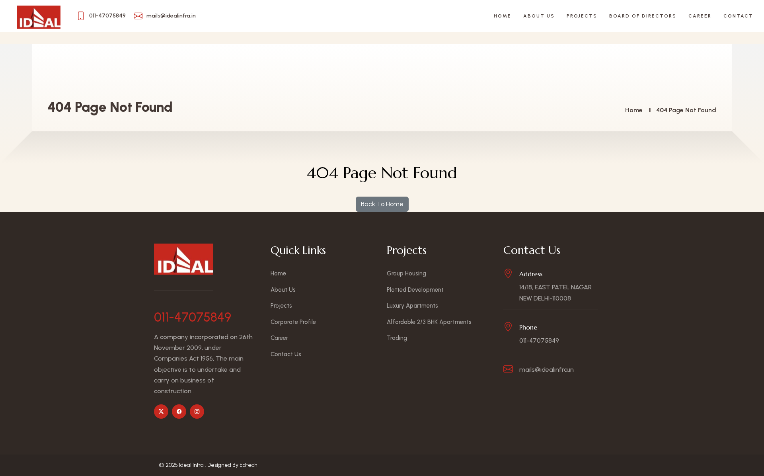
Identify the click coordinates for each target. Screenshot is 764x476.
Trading (397, 337)
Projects (582, 16)
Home (502, 16)
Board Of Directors (642, 16)
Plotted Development (415, 289)
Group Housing (406, 273)
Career (699, 16)
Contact (738, 16)
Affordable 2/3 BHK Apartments (429, 322)
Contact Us (286, 354)
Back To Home (382, 204)
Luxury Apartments (412, 305)
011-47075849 (192, 317)
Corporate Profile (293, 322)
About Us (539, 16)
